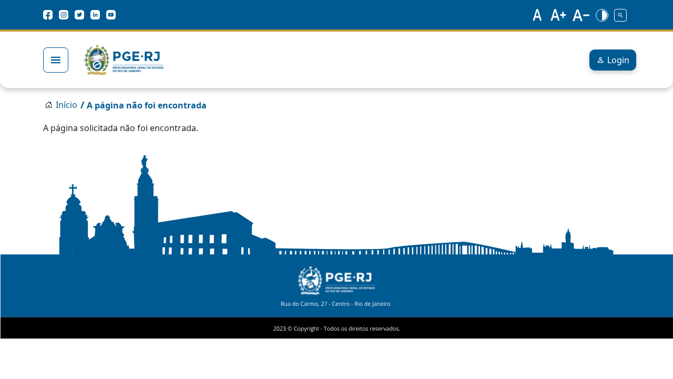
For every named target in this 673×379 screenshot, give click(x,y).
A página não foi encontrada (147, 105)
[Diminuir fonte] (581, 14)
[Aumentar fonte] (559, 14)
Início (66, 105)
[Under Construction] (620, 14)
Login (618, 60)
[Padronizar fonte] (535, 14)
